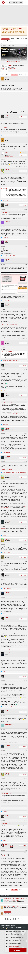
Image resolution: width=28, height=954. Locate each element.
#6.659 (25, 820)
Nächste (20, 74)
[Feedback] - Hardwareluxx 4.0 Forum (15, 188)
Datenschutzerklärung (14, 946)
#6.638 (25, 246)
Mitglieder (17, 25)
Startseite (3, 928)
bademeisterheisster (8, 901)
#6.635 (25, 174)
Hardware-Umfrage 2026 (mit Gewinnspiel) (12, 29)
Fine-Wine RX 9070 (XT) (6, 469)
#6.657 (25, 750)
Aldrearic (16, 903)
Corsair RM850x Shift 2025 (18, 912)
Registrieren (23, 25)
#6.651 (25, 597)
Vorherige (8, 74)
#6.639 (25, 264)
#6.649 (25, 561)
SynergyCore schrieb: (6, 402)
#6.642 (25, 369)
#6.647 (25, 526)
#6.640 (25, 309)
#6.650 (25, 579)
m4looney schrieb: (5, 793)
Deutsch (13, 925)
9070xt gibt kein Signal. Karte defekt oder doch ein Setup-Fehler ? (14, 899)
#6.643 (25, 399)
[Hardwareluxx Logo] (4, 2)
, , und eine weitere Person (14, 472)
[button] (5, 25)
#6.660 (25, 850)
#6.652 (25, 623)
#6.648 (25, 544)
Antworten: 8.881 (10, 45)
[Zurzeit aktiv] (3, 172)
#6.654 (25, 680)
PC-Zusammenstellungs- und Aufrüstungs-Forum (17, 907)
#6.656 (25, 729)
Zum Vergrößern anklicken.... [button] (14, 61)
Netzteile (10, 913)
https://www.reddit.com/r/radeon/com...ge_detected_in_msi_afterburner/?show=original (14, 323)
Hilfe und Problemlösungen (18, 901)
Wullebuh (5, 913)
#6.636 (25, 209)
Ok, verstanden (17, 950)
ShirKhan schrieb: (5, 806)
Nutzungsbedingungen (10, 927)
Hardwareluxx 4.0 (6, 925)
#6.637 (25, 226)
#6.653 (25, 658)
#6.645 (25, 461)
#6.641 (25, 347)
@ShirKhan (3, 528)
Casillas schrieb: (5, 212)
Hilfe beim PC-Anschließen (11, 906)
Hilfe (24, 927)
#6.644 (25, 433)
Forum (2, 25)
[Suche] (10, 2)
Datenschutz (19, 927)
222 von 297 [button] (14, 74)
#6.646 (25, 481)
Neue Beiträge (9, 25)
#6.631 (25, 83)
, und (9, 255)
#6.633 (25, 144)
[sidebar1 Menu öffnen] (25, 2)
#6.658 (25, 778)
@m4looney (5, 855)
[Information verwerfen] (25, 28)
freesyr (5, 907)
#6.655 (25, 715)
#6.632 (25, 121)
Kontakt (2, 927)
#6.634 (25, 159)
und (7, 135)
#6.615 (5, 127)
